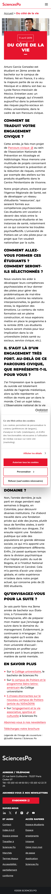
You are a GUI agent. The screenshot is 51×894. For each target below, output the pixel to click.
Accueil (8, 13)
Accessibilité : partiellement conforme (10, 870)
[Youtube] (33, 813)
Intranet (30, 841)
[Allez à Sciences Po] (17, 760)
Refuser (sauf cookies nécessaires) (25, 481)
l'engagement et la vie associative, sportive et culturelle (23, 712)
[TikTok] (27, 813)
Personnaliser (24, 471)
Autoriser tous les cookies (26, 462)
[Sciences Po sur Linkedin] (4, 813)
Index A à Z (8, 830)
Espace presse (10, 835)
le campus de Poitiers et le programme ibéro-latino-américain (26, 683)
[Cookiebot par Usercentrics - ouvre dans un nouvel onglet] (36, 411)
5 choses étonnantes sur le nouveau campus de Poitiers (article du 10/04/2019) (25, 699)
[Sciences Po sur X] (10, 813)
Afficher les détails (32, 453)
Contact (7, 824)
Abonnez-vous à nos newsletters (25, 722)
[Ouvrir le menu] (46, 4)
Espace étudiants (35, 824)
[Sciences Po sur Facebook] (16, 813)
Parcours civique (18, 147)
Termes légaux (10, 858)
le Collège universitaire (26, 671)
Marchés (7, 852)
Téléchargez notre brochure (22, 728)
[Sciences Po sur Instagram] (22, 813)
